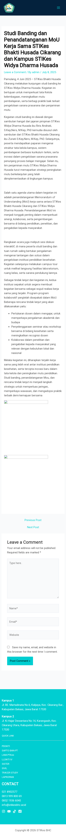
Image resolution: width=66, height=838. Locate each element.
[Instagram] (3, 811)
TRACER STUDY (10, 772)
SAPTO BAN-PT (10, 750)
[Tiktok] (14, 811)
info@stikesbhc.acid (14, 805)
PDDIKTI (6, 746)
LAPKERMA (8, 777)
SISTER (5, 763)
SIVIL (4, 768)
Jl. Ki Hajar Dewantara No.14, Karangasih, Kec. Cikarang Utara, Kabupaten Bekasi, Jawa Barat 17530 (29, 725)
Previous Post (33, 520)
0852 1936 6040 (11, 800)
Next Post (33, 527)
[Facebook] (20, 811)
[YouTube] (9, 811)
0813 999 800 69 (12, 796)
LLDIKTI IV (7, 759)
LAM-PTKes (8, 755)
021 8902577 (9, 791)
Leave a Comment (15, 72)
